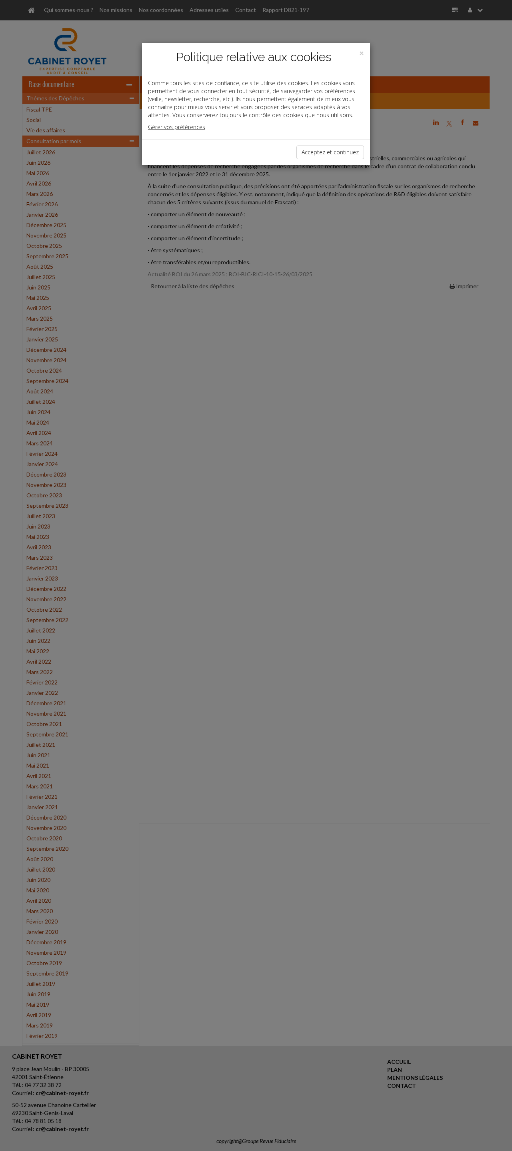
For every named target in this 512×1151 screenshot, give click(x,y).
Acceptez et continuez (330, 152)
